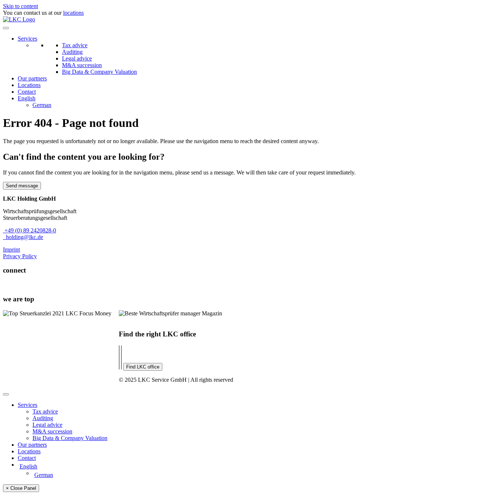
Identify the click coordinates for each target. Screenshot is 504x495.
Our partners (32, 78)
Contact (27, 92)
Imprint (11, 249)
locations (73, 13)
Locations (29, 85)
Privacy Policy (20, 256)
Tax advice (74, 45)
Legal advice (77, 58)
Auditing (72, 52)
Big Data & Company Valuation (99, 72)
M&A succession (82, 65)
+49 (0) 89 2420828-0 (29, 230)
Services (27, 38)
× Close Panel (21, 488)
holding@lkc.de (23, 237)
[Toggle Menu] (6, 28)
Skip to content (20, 6)
